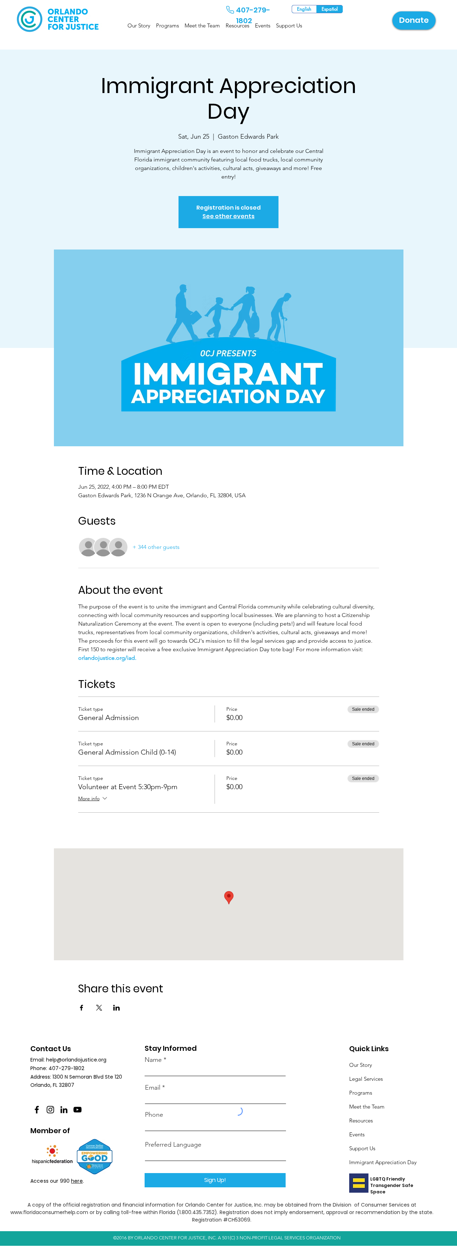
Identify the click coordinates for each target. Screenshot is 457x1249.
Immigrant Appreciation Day (383, 1162)
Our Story (360, 1065)
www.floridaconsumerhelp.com (49, 1212)
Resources (361, 1120)
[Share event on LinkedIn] (116, 1008)
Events (357, 1134)
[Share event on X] (99, 1008)
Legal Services (366, 1078)
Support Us (362, 1148)
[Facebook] (37, 1110)
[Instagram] (50, 1110)
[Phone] (230, 10)
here (77, 1180)
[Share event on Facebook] (81, 1008)
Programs (360, 1092)
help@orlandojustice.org (76, 1059)
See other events (228, 216)
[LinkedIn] (64, 1110)
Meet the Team (367, 1106)
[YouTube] (77, 1110)
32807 (66, 1085)
